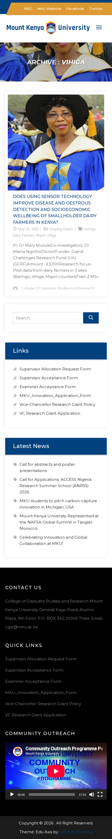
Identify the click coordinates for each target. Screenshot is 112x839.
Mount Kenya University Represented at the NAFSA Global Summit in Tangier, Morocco (59, 522)
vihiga (51, 235)
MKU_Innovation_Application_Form (55, 395)
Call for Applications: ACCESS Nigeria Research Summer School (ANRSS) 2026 (55, 485)
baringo (89, 229)
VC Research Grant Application (50, 413)
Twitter (95, 9)
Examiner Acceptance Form (48, 386)
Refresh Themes (75, 831)
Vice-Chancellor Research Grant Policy (57, 404)
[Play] (12, 794)
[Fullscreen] (100, 794)
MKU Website (49, 9)
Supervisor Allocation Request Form (55, 368)
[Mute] (91, 794)
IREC (28, 9)
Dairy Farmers (23, 235)
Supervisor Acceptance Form (49, 377)
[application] (56, 771)
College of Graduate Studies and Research (57, 288)
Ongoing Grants (61, 229)
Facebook (75, 9)
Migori (40, 235)
